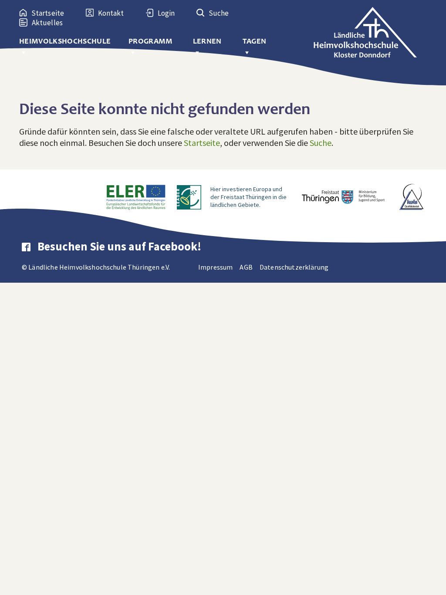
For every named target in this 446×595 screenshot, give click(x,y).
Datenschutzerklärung (294, 267)
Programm (150, 41)
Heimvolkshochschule (65, 41)
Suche (320, 142)
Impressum (215, 267)
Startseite (202, 142)
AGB (246, 267)
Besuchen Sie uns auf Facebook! (119, 246)
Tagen (255, 41)
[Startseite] (370, 29)
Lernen (207, 41)
